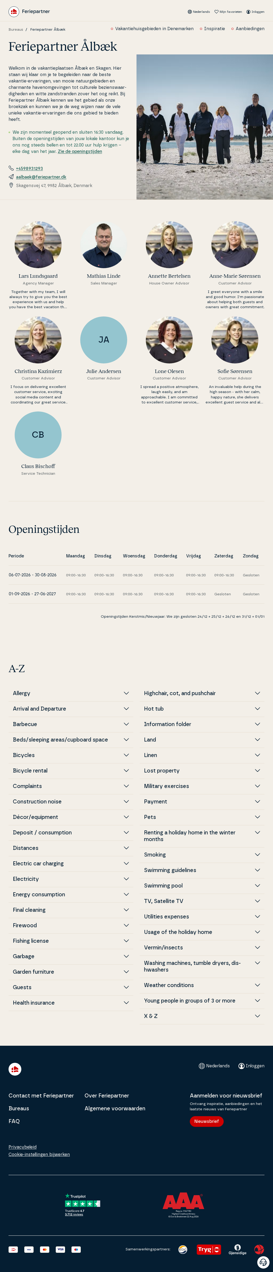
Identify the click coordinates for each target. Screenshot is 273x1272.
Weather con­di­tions (169, 985)
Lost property (162, 771)
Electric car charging (38, 863)
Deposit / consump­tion (42, 832)
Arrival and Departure (39, 709)
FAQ (14, 1121)
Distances (25, 848)
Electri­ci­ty (26, 879)
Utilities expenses (166, 917)
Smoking (155, 855)
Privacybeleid (23, 1147)
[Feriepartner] (29, 11)
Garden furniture (33, 972)
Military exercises (166, 786)
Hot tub (154, 709)
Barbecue (25, 724)
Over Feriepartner (107, 1096)
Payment (155, 802)
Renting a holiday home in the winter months (189, 836)
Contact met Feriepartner (41, 1096)
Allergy (21, 693)
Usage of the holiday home (178, 932)
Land (150, 740)
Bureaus (16, 29)
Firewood (25, 925)
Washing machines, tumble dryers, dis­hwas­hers (192, 967)
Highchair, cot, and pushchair (180, 693)
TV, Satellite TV (163, 901)
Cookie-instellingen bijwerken (39, 1154)
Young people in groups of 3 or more (189, 1001)
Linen (150, 755)
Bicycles (24, 755)
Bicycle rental (30, 771)
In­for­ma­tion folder (167, 724)
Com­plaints (27, 786)
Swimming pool (163, 886)
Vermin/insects (163, 947)
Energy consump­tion (39, 894)
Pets (150, 817)
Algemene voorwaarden (115, 1108)
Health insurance (34, 1003)
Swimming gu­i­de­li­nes (170, 870)
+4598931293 (29, 169)
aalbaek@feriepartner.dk (41, 177)
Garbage (23, 956)
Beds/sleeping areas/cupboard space (60, 740)
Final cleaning (29, 910)
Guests (22, 987)
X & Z (151, 1016)
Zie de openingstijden (80, 151)
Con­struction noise (37, 802)
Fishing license (31, 941)
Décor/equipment (35, 817)
